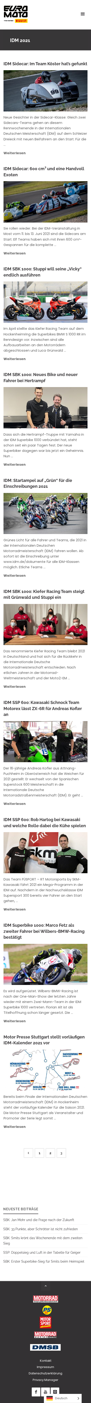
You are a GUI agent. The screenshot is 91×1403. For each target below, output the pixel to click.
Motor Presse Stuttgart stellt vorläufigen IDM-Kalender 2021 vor (44, 1040)
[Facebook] (36, 1392)
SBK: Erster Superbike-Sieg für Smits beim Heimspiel (43, 1261)
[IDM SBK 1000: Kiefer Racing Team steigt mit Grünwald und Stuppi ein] (64, 624)
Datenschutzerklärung (45, 1373)
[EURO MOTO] (15, 14)
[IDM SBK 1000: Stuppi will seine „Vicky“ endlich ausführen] (64, 302)
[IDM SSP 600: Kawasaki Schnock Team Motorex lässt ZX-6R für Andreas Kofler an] (64, 741)
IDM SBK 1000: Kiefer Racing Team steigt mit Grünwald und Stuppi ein (44, 594)
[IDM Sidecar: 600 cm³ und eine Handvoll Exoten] (64, 202)
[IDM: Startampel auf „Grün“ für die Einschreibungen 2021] (64, 513)
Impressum (45, 1367)
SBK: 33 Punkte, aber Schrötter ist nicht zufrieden (40, 1229)
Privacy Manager (45, 1380)
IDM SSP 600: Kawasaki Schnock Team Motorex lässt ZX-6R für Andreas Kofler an (43, 708)
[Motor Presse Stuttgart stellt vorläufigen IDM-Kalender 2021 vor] (66, 1070)
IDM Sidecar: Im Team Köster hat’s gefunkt (45, 63)
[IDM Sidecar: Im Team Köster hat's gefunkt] (67, 90)
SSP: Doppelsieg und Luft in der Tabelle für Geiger (41, 1252)
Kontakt (45, 1360)
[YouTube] (45, 1392)
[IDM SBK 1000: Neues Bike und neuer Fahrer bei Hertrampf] (64, 407)
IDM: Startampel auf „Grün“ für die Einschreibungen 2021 (38, 483)
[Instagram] (55, 1392)
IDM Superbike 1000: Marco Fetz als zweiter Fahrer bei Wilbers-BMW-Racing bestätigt (44, 931)
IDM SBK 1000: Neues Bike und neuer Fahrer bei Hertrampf (41, 377)
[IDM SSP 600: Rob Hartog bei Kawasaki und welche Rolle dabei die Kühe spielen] (64, 852)
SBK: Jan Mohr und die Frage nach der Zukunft (38, 1220)
